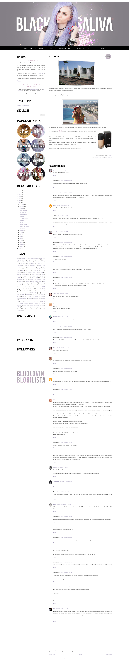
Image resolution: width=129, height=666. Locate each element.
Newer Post (52, 654)
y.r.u (23, 308)
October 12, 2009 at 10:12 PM (62, 379)
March (21, 242)
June (21, 236)
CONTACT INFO (65, 48)
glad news (19, 272)
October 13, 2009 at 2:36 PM (66, 527)
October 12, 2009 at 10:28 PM (64, 400)
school (42, 294)
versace (42, 305)
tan (24, 300)
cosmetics (33, 265)
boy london (36, 261)
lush (40, 283)
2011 (20, 198)
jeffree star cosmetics (26, 277)
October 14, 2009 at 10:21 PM (66, 572)
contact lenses (26, 265)
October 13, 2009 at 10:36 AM (66, 481)
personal (33, 290)
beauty (37, 260)
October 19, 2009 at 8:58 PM (66, 586)
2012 (20, 196)
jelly (40, 277)
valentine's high (32, 305)
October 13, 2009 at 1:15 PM (65, 504)
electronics (19, 269)
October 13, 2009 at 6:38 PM (66, 537)
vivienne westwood (26, 307)
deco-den (24, 267)
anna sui (42, 258)
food (22, 270)
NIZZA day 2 (22, 220)
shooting (36, 296)
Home (80, 654)
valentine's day (25, 305)
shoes (30, 296)
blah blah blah (22, 228)
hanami (24, 274)
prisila (22, 292)
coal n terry (39, 263)
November (22, 206)
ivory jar (42, 276)
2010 (20, 200)
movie (39, 286)
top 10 (18, 301)
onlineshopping (30, 288)
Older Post (109, 654)
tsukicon (21, 303)
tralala (29, 301)
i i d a (54, 316)
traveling (43, 301)
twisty (36, 303)
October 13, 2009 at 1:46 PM (66, 516)
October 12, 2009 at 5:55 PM (66, 180)
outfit (43, 288)
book (31, 261)
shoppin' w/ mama (23, 214)
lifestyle (21, 281)
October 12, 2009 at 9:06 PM (66, 368)
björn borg (43, 260)
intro (22, 276)
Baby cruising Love (23, 224)
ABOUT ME (28, 48)
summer (43, 298)
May (21, 238)
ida (54, 304)
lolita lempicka (21, 283)
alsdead (32, 258)
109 (17, 258)
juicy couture (19, 279)
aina (29, 258)
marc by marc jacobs (33, 284)
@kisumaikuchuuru (34, 89)
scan (38, 294)
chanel (28, 263)
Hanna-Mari (56, 504)
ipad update (30, 276)
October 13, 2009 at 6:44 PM (66, 548)
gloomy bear (25, 272)
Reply (54, 175)
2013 (20, 194)
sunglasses (20, 299)
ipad (26, 276)
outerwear (38, 288)
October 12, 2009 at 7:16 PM (62, 293)
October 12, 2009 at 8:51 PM (63, 347)
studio (40, 298)
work (44, 306)
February (22, 244)
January (21, 246)
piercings (37, 290)
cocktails (44, 263)
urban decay (19, 305)
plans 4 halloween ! (23, 210)
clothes (32, 263)
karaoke (26, 279)
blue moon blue (26, 261)
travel (38, 301)
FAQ (93, 48)
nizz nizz (21, 222)
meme (44, 284)
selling (18, 296)
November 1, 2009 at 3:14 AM (62, 608)
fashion (39, 269)
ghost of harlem (35, 270)
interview (18, 276)
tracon (25, 301)
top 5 (21, 301)
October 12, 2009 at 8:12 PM (66, 337)
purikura (27, 293)
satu (54, 379)
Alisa (54, 293)
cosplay (40, 265)
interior (43, 274)
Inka (54, 608)
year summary (28, 308)
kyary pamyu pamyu (38, 279)
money (31, 286)
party (27, 291)
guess (38, 272)
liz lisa (44, 281)
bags (29, 260)
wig (35, 307)
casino (18, 263)
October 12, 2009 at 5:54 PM (66, 170)
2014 (20, 192)
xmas (19, 308)
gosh (30, 272)
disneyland (29, 267)
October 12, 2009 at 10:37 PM (66, 442)
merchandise (21, 286)
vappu (38, 305)
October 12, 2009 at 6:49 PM (66, 242)
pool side (42, 290)
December (22, 204)
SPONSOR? (81, 48)
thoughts (34, 300)
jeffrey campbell (34, 277)
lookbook (34, 283)
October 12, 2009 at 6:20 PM (66, 192)
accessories (22, 258)
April (21, 240)
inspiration (38, 274)
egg (43, 267)
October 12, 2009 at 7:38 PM (66, 326)
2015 (20, 190)
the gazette (29, 300)
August (21, 232)
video (18, 307)
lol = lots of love (23, 212)
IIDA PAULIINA (57, 358)
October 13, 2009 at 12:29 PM (63, 491)
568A (54, 400)
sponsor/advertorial (21, 298)
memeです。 (22, 216)
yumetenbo (43, 308)
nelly (25, 288)
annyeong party (20, 260)
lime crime (27, 281)
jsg (43, 277)
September (22, 230)
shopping (42, 296)
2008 (20, 248)
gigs (42, 270)
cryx (19, 267)
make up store (25, 284)
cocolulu (20, 265)
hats (28, 274)
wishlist (39, 307)
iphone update (36, 276)
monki (35, 286)
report (18, 294)
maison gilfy (19, 284)
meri (54, 231)
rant (42, 293)
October (21, 208)
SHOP (103, 48)
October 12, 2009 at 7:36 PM (62, 316)
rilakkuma (28, 294)
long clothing (28, 282)
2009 (20, 202)
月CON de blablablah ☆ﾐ (25, 218)
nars (21, 288)
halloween (19, 274)
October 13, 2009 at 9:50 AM (62, 467)
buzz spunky (42, 261)
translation (33, 301)
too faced (42, 299)
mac (43, 283)
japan (18, 277)
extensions (30, 269)
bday (33, 260)
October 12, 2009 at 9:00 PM (67, 358)
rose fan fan (34, 294)
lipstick (32, 281)
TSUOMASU (56, 481)
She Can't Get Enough (24, 226)
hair (42, 272)
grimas (34, 272)
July (21, 234)
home (33, 274)
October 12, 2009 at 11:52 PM (66, 453)
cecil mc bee (23, 263)
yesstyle (34, 308)
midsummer (26, 286)
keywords (31, 279)
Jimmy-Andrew (56, 170)
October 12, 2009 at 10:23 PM (66, 389)
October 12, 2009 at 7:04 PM (66, 277)
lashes (44, 279)
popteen (18, 292)
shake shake (24, 296)
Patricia (55, 347)
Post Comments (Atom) (60, 658)
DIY (34, 267)
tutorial (26, 303)
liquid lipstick (38, 281)
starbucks (35, 298)
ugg (39, 303)
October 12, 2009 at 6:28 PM (62, 231)
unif (42, 303)
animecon (37, 258)
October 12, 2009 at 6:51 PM (66, 256)
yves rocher (20, 310)
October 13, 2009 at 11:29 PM (66, 562)
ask (25, 260)
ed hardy (38, 267)
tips (38, 299)
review (22, 294)
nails (43, 286)
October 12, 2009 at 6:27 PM (62, 215)
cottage (44, 265)
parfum (22, 290)
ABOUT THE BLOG (45, 48)
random (34, 293)
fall (34, 268)
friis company (28, 270)
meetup (39, 284)
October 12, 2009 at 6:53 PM (66, 267)
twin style (31, 303)
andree (54, 205)
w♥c (32, 306)
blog (19, 261)
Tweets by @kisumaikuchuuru (23, 105)
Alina (54, 467)
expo (25, 269)
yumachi (38, 308)
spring (30, 298)
